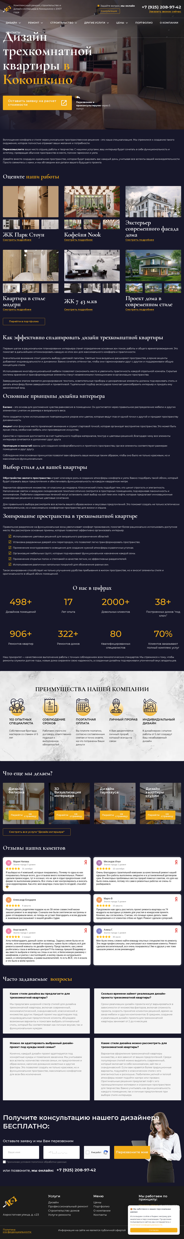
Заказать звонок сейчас (165, 12)
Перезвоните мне (132, 1152)
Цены (120, 22)
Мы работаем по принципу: (153, 1197)
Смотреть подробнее (17, 240)
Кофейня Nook (82, 234)
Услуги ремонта (59, 1214)
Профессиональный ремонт (68, 1206)
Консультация (109, 11)
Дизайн (11, 22)
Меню (98, 1196)
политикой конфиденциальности (146, 1225)
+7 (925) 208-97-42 (161, 7)
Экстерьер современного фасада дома (152, 228)
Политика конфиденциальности (17, 1231)
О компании (169, 22)
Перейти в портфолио (24, 321)
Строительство (61, 22)
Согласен (154, 1230)
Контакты (13, 32)
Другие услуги (94, 22)
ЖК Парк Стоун (23, 234)
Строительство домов (63, 1210)
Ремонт (33, 22)
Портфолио (144, 22)
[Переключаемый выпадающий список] (20, 23)
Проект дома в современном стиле (148, 301)
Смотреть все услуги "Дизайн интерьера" (36, 832)
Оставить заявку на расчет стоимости (32, 103)
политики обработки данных (48, 1162)
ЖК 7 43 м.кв (80, 301)
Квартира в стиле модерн (24, 301)
